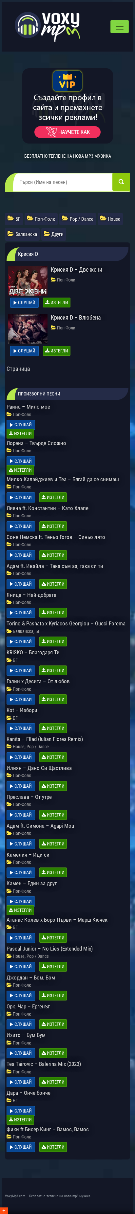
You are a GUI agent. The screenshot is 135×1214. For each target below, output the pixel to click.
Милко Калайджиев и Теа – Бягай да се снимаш (63, 479)
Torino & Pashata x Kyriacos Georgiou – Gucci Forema (66, 623)
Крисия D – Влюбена (76, 317)
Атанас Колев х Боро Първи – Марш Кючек (57, 919)
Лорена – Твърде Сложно (36, 443)
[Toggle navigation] (119, 26)
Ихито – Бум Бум (26, 1035)
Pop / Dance (38, 746)
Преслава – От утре (29, 797)
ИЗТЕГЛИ (58, 302)
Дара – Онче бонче (28, 1093)
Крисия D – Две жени (76, 269)
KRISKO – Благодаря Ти (33, 652)
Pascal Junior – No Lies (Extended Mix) (50, 948)
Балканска (23, 631)
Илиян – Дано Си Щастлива (39, 768)
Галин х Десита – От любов (38, 681)
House (19, 746)
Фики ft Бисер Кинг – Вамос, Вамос (48, 1129)
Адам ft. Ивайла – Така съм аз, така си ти (55, 566)
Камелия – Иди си (28, 854)
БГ (37, 631)
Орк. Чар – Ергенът (28, 1006)
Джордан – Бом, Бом (31, 977)
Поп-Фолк (66, 279)
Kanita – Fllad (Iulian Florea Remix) (45, 739)
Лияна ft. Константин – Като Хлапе (47, 508)
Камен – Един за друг (32, 883)
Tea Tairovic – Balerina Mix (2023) (44, 1064)
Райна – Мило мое (28, 406)
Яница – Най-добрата (31, 595)
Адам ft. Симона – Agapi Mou (40, 825)
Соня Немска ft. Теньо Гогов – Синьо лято (56, 537)
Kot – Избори (22, 710)
